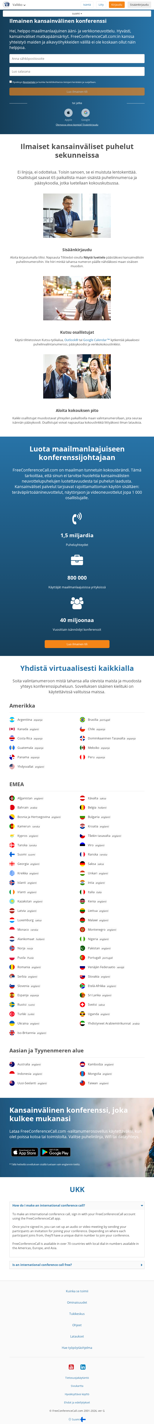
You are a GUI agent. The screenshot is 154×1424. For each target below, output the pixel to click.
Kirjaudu (116, 4)
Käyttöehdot (29, 82)
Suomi (76, 1419)
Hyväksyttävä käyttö (77, 1394)
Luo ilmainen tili (77, 91)
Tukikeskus (77, 1314)
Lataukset (77, 1336)
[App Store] (24, 1152)
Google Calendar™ (96, 340)
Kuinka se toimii (77, 1291)
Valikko (18, 5)
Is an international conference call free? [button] (42, 1265)
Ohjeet (77, 1325)
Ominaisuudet (77, 1302)
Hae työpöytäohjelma (77, 1348)
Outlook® (71, 340)
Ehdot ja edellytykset (77, 1402)
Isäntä (87, 4)
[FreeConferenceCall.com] (6, 4)
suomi (76, 13)
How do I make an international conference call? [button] (48, 1205)
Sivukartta (77, 1386)
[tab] (77, 1205)
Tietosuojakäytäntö (77, 1378)
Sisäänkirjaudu (139, 4)
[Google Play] (55, 1152)
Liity (101, 4)
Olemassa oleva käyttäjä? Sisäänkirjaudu (77, 124)
